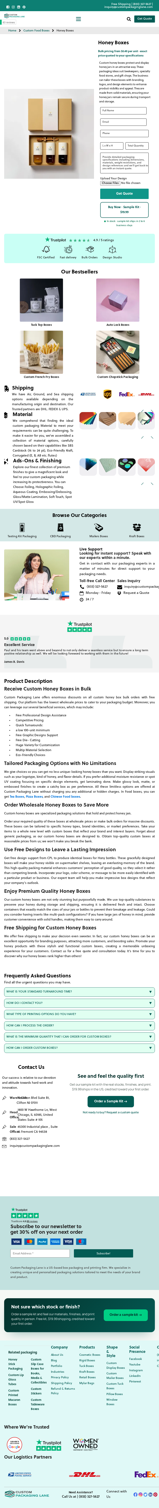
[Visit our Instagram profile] (13, 7)
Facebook (135, 1359)
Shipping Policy (61, 1383)
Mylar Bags (86, 1383)
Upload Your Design (113, 178)
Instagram (136, 1370)
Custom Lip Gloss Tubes (16, 1380)
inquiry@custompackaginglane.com (128, 7)
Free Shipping (121, 4)
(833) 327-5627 (142, 4)
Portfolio (56, 1366)
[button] (124, 194)
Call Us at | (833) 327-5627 (81, 1497)
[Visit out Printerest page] (24, 7)
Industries (57, 1372)
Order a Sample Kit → (110, 1101)
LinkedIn (135, 1376)
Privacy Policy (60, 1377)
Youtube (134, 1364)
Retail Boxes (87, 1377)
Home (12, 30)
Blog (54, 1360)
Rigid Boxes (87, 1360)
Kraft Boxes (86, 1372)
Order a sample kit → (126, 1315)
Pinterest (135, 1381)
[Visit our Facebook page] (8, 7)
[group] (79, 652)
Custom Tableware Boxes (38, 1405)
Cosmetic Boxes (89, 1355)
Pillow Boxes (114, 1394)
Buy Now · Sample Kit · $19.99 (124, 210)
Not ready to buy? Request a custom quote (111, 1112)
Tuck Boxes (86, 1366)
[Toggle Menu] (78, 19)
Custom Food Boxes (36, 30)
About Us (57, 1355)
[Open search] (128, 19)
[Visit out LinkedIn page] (18, 7)
